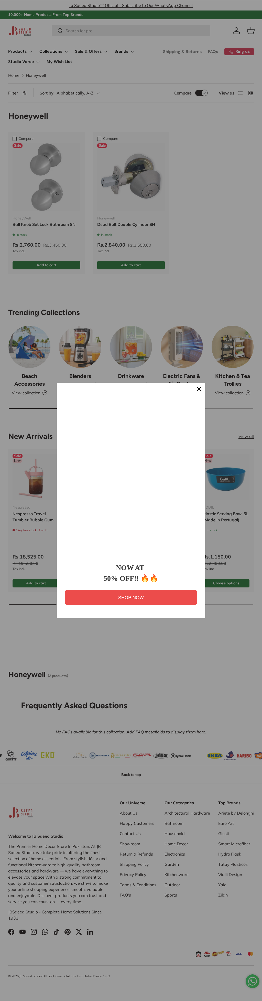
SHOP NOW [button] (131, 597)
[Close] (199, 389)
